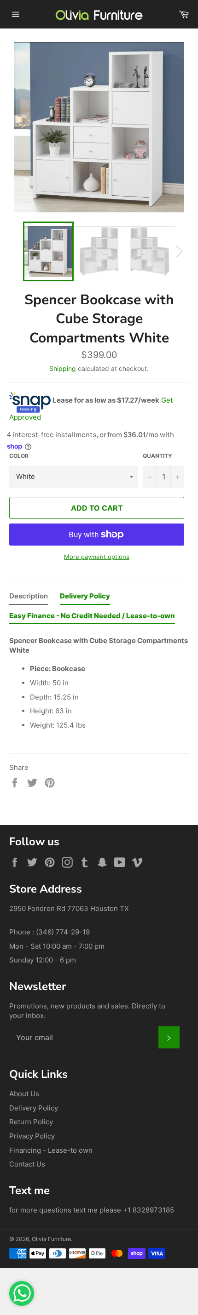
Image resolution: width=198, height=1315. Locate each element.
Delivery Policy (33, 1108)
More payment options (96, 556)
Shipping (62, 368)
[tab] (28, 598)
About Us (24, 1093)
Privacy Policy (32, 1136)
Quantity (157, 455)
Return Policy (31, 1121)
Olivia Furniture (51, 1238)
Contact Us (27, 1164)
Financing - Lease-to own (51, 1150)
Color (19, 455)
